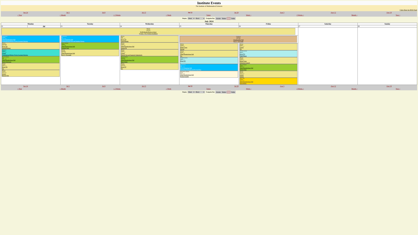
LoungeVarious (242, 75)
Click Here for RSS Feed (408, 10)
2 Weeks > (300, 15)
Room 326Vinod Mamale (124, 40)
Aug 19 (389, 12)
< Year (19, 15)
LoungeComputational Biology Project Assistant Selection (15, 54)
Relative (224, 18)
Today (208, 15)
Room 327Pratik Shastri (243, 55)
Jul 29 (236, 12)
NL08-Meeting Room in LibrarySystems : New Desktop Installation (148, 32)
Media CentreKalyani (183, 48)
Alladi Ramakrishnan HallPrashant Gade (68, 47)
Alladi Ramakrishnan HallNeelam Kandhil (187, 75)
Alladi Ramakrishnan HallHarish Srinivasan (8, 61)
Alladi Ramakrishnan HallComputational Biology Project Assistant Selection (15, 40)
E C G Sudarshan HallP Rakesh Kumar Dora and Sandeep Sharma (72, 40)
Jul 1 (68, 12)
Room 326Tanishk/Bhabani (6, 47)
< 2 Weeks (117, 15)
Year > (398, 15)
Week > (248, 15)
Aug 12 (333, 12)
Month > (354, 15)
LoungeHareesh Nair (5, 74)
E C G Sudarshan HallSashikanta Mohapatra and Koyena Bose (190, 68)
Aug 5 (282, 12)
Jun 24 (25, 12)
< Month (63, 15)
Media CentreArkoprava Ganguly (245, 62)
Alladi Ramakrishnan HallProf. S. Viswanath (68, 54)
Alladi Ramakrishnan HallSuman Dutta (246, 68)
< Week (168, 15)
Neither (233, 18)
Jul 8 (103, 12)
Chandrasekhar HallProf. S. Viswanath (238, 40)
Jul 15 (144, 12)
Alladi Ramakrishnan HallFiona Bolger (246, 82)
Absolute (218, 18)
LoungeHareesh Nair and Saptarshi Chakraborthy (131, 54)
